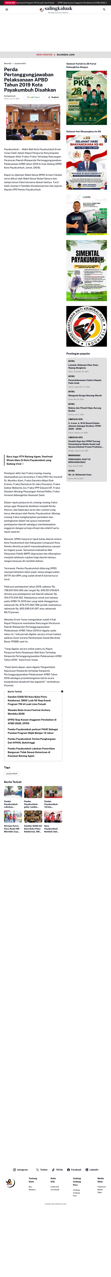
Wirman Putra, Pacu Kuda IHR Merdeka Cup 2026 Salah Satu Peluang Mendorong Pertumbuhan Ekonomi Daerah (13, 829)
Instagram (22, 1169)
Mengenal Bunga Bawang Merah (85, 395)
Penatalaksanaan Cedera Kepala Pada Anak (84, 381)
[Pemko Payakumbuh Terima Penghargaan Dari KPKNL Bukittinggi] (53, 792)
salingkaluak (58, 8)
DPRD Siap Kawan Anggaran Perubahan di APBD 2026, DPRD (71, 3)
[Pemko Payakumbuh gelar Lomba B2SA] (33, 792)
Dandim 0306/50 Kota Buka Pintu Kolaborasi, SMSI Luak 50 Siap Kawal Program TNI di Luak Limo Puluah (29, 700)
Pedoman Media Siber (101, 1190)
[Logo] (9, 1182)
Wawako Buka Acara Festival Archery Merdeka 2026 (29, 712)
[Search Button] (104, 9)
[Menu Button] (6, 9)
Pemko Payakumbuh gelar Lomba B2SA (30, 804)
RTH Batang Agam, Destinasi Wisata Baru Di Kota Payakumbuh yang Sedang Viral (29, 460)
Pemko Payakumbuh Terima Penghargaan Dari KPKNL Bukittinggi (32, 740)
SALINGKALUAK (59, 1204)
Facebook (76, 1169)
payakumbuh (11, 773)
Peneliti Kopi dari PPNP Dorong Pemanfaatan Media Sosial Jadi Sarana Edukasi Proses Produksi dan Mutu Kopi (84, 444)
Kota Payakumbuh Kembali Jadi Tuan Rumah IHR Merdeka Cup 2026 (52, 829)
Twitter (44, 1169)
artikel (71, 361)
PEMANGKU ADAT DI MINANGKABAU (79, 460)
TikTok (59, 1169)
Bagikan (55, 97)
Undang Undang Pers (76, 1193)
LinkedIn (94, 1169)
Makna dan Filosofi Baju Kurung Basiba (84, 409)
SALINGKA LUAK (66, 54)
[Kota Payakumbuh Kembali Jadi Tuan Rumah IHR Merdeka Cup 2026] (53, 817)
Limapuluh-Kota (75, 419)
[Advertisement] (55, 19)
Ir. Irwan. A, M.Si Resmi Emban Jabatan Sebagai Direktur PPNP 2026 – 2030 (84, 426)
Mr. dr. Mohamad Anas (79, 474)
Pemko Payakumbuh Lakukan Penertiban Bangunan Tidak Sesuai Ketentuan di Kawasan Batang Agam (31, 752)
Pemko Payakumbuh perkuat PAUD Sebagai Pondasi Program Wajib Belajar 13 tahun (33, 731)
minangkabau (74, 455)
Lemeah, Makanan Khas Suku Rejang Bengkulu (83, 366)
